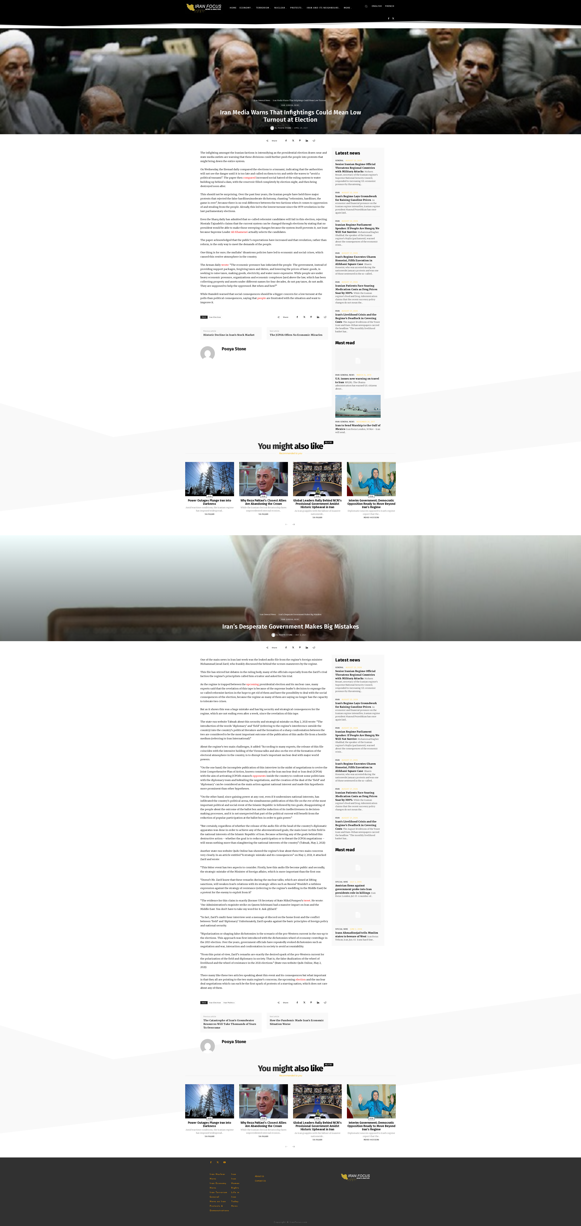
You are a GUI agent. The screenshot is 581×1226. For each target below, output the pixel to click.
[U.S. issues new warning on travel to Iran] (358, 359)
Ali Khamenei (239, 231)
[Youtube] (224, 1162)
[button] (366, 6)
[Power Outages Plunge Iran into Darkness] (209, 479)
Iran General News (262, 100)
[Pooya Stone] (272, 128)
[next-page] (293, 524)
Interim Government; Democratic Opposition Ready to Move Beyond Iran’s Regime (371, 504)
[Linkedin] (307, 141)
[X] (393, 18)
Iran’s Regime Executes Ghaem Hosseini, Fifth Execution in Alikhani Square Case (355, 260)
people (261, 298)
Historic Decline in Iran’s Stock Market (228, 334)
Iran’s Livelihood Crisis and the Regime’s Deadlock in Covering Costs (355, 318)
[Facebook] (388, 18)
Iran (337, 193)
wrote (224, 264)
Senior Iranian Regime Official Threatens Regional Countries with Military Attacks (355, 168)
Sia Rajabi (210, 514)
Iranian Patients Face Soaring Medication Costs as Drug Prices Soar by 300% (356, 289)
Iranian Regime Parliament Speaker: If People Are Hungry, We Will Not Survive (357, 228)
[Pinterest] (300, 141)
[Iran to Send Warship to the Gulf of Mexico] (358, 406)
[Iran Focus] (204, 8)
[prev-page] (286, 524)
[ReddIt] (314, 141)
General (339, 160)
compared (249, 177)
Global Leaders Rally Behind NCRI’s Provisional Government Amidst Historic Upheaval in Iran (317, 504)
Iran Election (215, 317)
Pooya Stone (284, 128)
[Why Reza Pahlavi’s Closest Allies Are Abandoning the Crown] (263, 479)
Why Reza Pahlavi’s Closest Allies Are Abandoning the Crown (263, 502)
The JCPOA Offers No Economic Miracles (296, 334)
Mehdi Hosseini (371, 517)
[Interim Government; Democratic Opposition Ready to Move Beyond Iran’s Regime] (371, 479)
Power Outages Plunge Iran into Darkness (209, 502)
